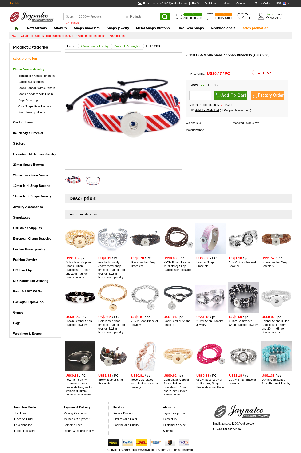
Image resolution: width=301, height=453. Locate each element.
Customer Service (174, 425)
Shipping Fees (73, 425)
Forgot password (25, 431)
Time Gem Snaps (190, 28)
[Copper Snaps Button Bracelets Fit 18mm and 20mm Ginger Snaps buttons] (276, 313)
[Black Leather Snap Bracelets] (145, 255)
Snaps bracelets (87, 28)
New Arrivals (37, 28)
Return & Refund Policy (79, 431)
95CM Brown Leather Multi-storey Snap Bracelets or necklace (177, 266)
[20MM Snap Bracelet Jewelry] (243, 255)
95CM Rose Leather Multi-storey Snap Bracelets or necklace (210, 383)
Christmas (72, 22)
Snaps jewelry (118, 28)
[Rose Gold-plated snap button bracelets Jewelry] (145, 372)
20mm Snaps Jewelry (94, 46)
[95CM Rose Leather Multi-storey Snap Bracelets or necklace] (210, 372)
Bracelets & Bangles (127, 46)
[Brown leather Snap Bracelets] (112, 372)
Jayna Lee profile (174, 413)
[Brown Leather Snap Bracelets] (276, 255)
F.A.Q (195, 3)
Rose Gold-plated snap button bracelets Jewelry (144, 383)
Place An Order (23, 419)
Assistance (211, 3)
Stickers (60, 28)
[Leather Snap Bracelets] (210, 255)
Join (279, 14)
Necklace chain (223, 28)
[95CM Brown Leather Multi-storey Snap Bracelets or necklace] (178, 255)
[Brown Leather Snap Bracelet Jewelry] (80, 313)
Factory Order (223, 16)
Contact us (243, 3)
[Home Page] (16, 28)
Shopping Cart (192, 16)
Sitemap (168, 431)
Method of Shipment (76, 419)
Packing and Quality (126, 425)
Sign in (270, 14)
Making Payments (75, 413)
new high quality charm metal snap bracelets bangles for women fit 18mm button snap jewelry (111, 270)
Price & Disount (123, 413)
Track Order (262, 3)
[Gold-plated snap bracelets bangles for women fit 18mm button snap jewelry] (112, 313)
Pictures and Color (125, 419)
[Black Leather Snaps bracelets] (178, 313)
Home (71, 46)
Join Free (20, 413)
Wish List (248, 16)
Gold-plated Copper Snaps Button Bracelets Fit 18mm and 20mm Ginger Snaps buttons (78, 270)
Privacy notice (23, 425)
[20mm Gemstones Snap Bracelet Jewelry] (243, 313)
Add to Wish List (207, 110)
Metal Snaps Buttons (153, 28)
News (227, 3)
